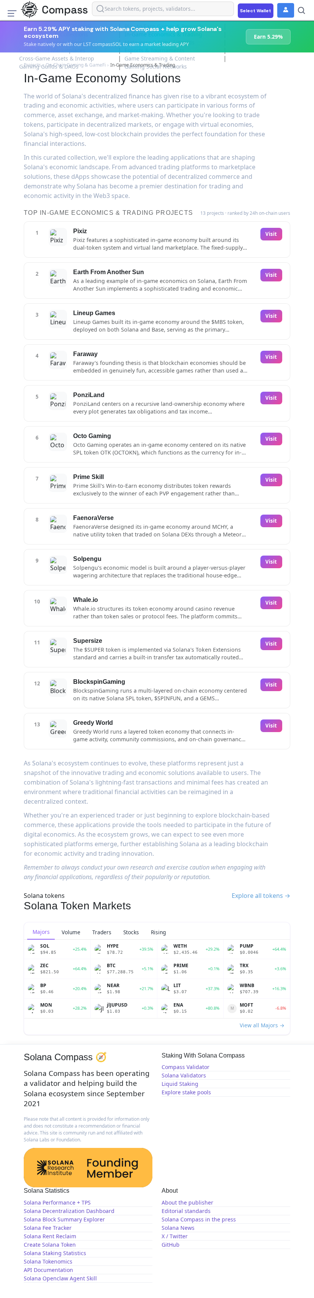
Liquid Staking (180, 1083)
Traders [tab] (101, 932)
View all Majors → (262, 1025)
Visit (271, 234)
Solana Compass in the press (199, 1219)
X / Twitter (175, 1236)
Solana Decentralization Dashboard (69, 1211)
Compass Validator (185, 1067)
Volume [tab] (71, 932)
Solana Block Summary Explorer (64, 1219)
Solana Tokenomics (48, 1261)
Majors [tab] (41, 931)
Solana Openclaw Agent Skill (60, 1278)
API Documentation (48, 1269)
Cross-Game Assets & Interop (56, 58)
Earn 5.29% (268, 36)
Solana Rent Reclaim (50, 1236)
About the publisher (187, 1202)
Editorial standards (186, 1211)
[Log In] (285, 10)
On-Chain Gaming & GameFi (76, 65)
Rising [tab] (158, 932)
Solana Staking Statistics (55, 1253)
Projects (32, 65)
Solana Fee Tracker (48, 1227)
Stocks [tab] (131, 932)
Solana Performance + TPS (57, 1202)
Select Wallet (255, 11)
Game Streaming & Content (159, 58)
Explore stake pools (186, 1092)
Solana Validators (184, 1075)
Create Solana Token (50, 1244)
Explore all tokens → (261, 895)
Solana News (178, 1227)
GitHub (171, 1244)
